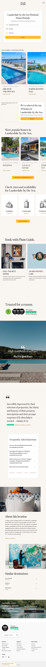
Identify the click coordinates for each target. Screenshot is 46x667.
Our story (33, 645)
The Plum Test (34, 649)
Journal (3, 649)
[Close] (16, 663)
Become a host (5, 644)
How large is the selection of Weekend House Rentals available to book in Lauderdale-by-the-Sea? (19, 453)
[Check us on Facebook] (6, 657)
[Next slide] (42, 409)
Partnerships (4, 645)
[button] (23, 2)
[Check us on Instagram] (3, 657)
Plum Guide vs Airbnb (6, 650)
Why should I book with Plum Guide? (18, 467)
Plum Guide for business (36, 647)
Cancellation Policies (21, 649)
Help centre (19, 644)
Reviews (18, 650)
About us (33, 644)
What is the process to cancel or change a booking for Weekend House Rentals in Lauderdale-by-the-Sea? (20, 461)
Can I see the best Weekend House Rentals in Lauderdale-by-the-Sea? (20, 446)
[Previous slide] (3, 409)
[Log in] (42, 2)
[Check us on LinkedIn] (9, 657)
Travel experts (20, 647)
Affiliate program (5, 647)
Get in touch (19, 645)
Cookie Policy (6, 664)
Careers (33, 650)
